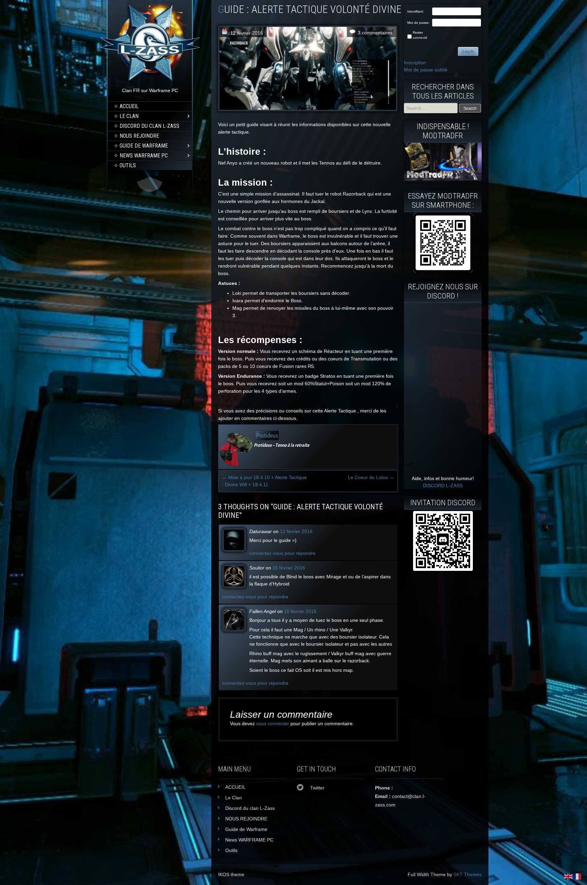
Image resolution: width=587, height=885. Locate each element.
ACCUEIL (129, 106)
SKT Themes (467, 874)
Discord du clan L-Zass (149, 126)
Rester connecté (420, 35)
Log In (468, 51)
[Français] (577, 876)
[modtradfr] (443, 242)
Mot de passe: (418, 22)
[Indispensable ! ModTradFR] (443, 179)
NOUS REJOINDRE (139, 136)
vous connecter (272, 723)
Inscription (415, 62)
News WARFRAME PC (144, 155)
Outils (128, 165)
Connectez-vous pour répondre (282, 553)
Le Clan (129, 116)
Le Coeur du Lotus (371, 477)
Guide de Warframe (144, 145)
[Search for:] (431, 108)
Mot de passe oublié (425, 69)
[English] (568, 876)
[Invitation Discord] (443, 541)
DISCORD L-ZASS (443, 485)
